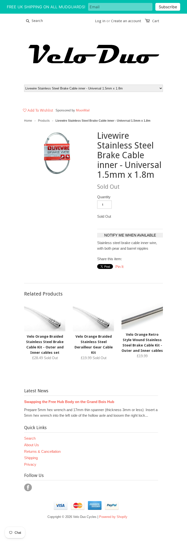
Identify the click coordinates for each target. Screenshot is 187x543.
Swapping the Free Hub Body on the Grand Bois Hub (69, 402)
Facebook (28, 487)
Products (44, 120)
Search (30, 438)
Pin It (119, 267)
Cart (155, 21)
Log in (100, 21)
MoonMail (83, 110)
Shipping (31, 458)
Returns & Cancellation (42, 451)
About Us (31, 445)
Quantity (104, 197)
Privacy (30, 464)
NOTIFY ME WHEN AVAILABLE (130, 235)
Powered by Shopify (113, 517)
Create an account (126, 21)
